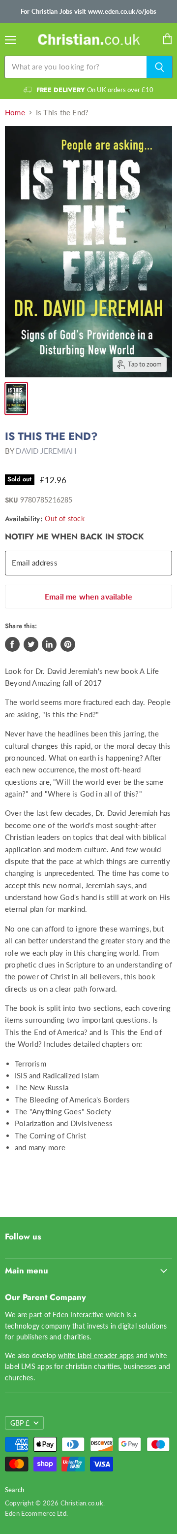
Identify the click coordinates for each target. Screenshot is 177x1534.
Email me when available (88, 596)
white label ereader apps (96, 1355)
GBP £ (20, 1423)
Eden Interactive (79, 1314)
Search (14, 1490)
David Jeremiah (46, 450)
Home (15, 112)
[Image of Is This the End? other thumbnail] (16, 398)
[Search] (160, 67)
